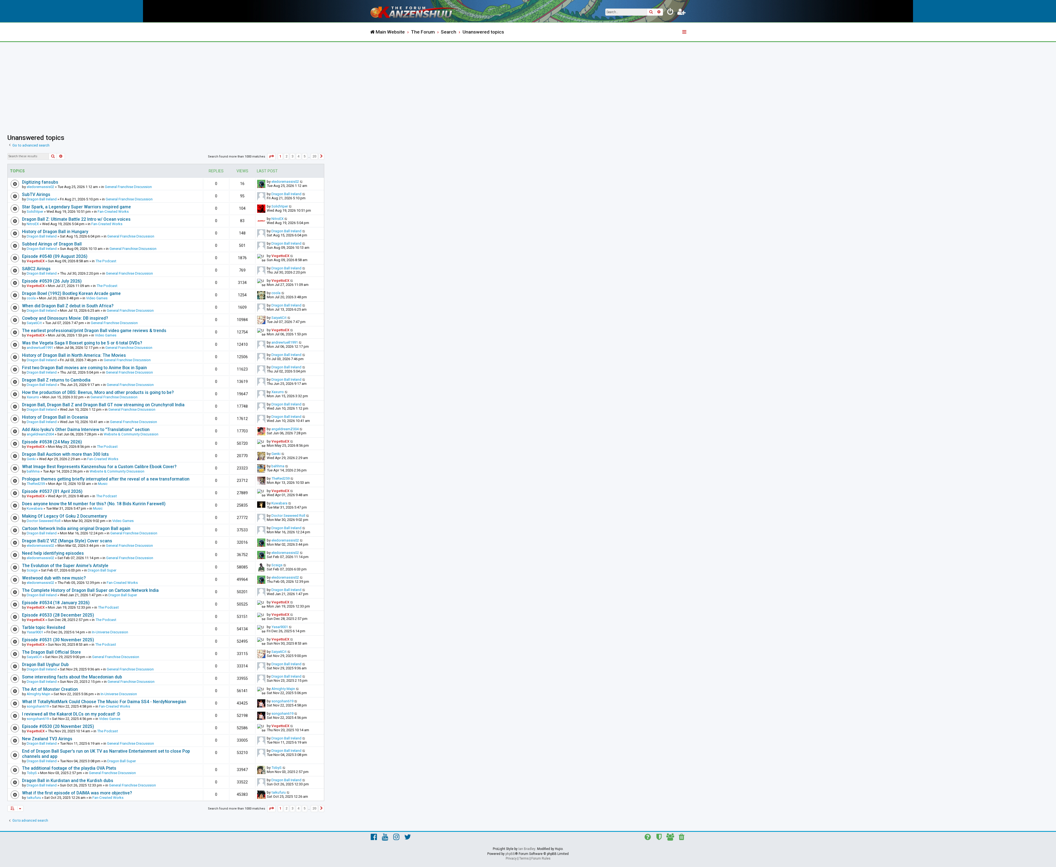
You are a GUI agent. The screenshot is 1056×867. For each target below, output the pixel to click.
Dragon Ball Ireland (42, 199)
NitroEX (33, 224)
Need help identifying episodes (53, 553)
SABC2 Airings (36, 268)
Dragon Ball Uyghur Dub (45, 664)
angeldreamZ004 (40, 434)
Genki (31, 459)
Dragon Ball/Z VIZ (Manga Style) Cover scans (67, 540)
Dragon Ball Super (102, 570)
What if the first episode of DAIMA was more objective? (77, 793)
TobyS (32, 773)
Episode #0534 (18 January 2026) (56, 602)
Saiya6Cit (34, 323)
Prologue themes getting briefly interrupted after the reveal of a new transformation (105, 479)
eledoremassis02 (40, 187)
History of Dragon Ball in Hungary (55, 231)
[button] (271, 156)
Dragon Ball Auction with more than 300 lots (65, 454)
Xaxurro (33, 397)
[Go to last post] (301, 182)
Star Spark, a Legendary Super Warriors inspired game (76, 206)
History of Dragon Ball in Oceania (55, 417)
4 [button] (298, 156)
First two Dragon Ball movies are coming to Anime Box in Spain (84, 367)
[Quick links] (685, 32)
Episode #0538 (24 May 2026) (52, 441)
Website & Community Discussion (131, 434)
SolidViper (35, 211)
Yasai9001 (35, 632)
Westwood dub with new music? (54, 578)
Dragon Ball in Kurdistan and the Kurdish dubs (67, 780)
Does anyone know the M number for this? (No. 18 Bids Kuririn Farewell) (94, 503)
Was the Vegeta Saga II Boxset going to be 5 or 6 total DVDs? (82, 343)
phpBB (510, 854)
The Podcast (105, 261)
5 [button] (305, 156)
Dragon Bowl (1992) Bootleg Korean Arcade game (71, 293)
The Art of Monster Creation (50, 689)
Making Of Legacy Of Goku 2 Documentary (64, 516)
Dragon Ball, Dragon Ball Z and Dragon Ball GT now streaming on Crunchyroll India (103, 404)
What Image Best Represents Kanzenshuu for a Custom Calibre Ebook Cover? (99, 466)
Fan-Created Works (113, 211)
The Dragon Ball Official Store (51, 652)
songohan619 (38, 706)
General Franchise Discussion (128, 187)
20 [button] (314, 156)
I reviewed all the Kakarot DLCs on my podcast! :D (71, 714)
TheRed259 (36, 484)
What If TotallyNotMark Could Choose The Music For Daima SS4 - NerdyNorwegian (104, 701)
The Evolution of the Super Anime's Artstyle (65, 565)
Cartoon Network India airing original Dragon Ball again (76, 528)
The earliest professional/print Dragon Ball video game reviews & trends (94, 330)
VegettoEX (36, 261)
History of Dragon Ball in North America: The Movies (74, 355)
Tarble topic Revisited (43, 627)
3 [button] (292, 156)
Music (103, 484)
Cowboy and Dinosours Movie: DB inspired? (65, 318)
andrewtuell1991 (40, 348)
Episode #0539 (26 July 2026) (52, 281)
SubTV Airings (36, 194)
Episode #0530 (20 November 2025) (58, 726)
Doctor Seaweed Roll (44, 521)
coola (31, 298)
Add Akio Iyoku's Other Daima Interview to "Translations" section (86, 429)
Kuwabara (35, 508)
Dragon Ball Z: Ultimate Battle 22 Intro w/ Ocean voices (76, 219)
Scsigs (32, 570)
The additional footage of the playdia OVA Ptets (69, 768)
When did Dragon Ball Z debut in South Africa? (68, 305)
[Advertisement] (528, 83)
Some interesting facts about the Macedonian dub (72, 677)
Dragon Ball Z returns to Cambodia (56, 380)
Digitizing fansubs (40, 182)
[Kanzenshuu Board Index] (415, 11)
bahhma (33, 471)
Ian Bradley (526, 849)
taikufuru (34, 798)
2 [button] (286, 156)
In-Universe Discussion (110, 632)
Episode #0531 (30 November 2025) (58, 639)
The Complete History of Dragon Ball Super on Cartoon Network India (90, 590)
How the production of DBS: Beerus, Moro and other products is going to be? (98, 392)
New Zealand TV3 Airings (47, 738)
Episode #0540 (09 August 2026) (54, 256)
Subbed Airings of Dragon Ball (52, 244)
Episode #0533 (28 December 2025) (58, 615)
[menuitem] (670, 12)
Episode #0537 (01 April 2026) (52, 491)
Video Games (97, 298)
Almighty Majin (38, 694)
